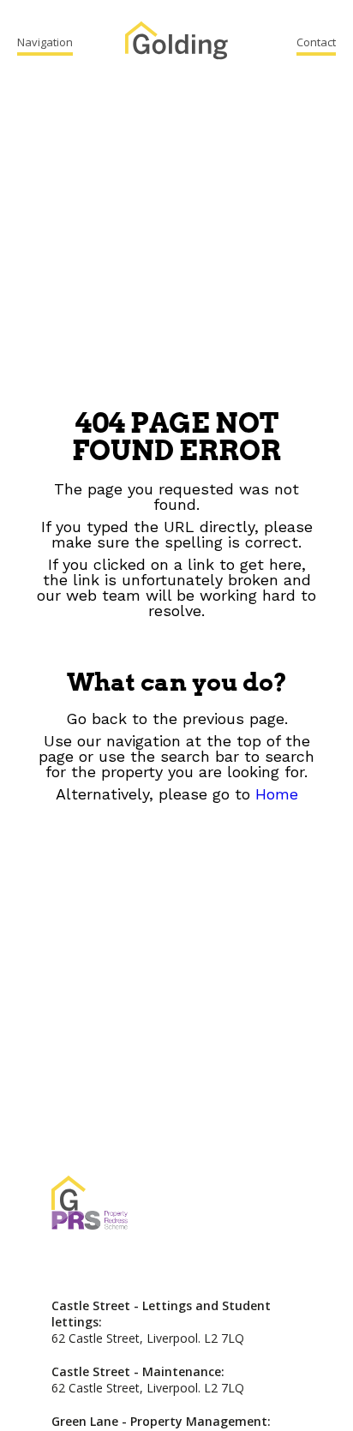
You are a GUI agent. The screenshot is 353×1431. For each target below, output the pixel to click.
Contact (316, 42)
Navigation (45, 42)
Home (276, 794)
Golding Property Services (176, 42)
